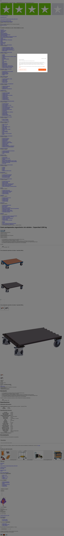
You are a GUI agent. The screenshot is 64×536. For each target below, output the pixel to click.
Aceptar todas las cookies (42, 69)
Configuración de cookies (22, 69)
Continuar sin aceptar (43, 58)
